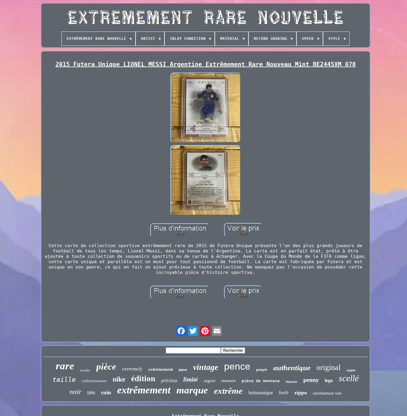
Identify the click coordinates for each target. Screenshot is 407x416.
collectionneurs (94, 381)
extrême (228, 390)
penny (311, 379)
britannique (260, 392)
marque (192, 390)
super (351, 370)
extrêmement (143, 389)
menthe (85, 370)
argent (209, 380)
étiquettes (291, 381)
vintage (205, 367)
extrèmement (160, 369)
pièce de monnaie (261, 381)
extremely (132, 369)
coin (106, 392)
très (91, 392)
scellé (349, 378)
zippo (300, 392)
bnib (283, 392)
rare (65, 366)
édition (143, 378)
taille (64, 379)
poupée (261, 370)
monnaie (228, 381)
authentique (291, 368)
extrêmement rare (327, 393)
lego (329, 380)
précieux (169, 380)
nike (119, 379)
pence (237, 366)
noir (75, 391)
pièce (106, 366)
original (328, 367)
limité (190, 379)
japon (183, 370)
